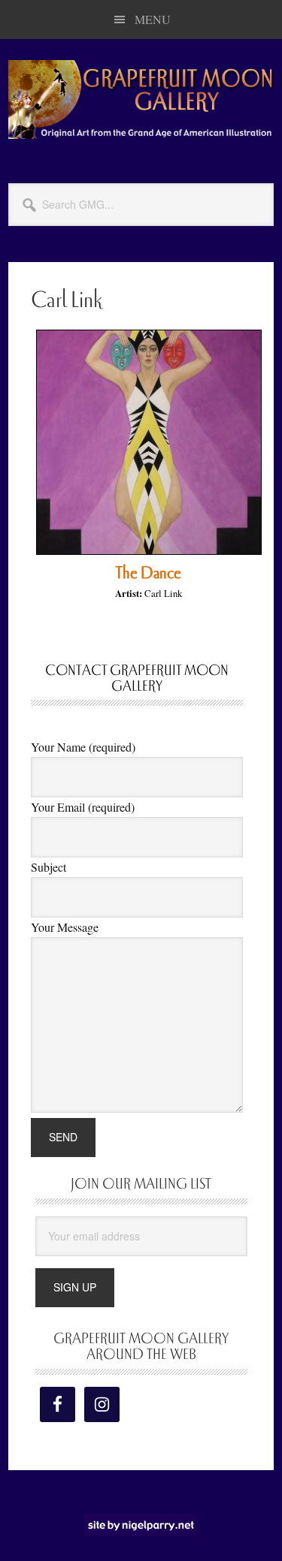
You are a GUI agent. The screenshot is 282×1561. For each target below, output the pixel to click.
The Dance (148, 573)
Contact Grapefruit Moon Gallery (137, 678)
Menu (153, 19)
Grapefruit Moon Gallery (141, 99)
